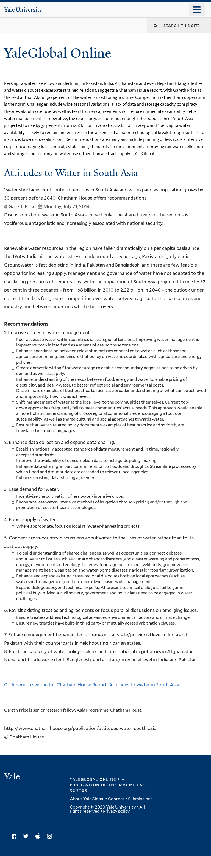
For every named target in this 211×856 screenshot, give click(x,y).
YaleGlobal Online (57, 53)
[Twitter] (27, 836)
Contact (116, 798)
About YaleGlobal (87, 798)
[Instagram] (51, 836)
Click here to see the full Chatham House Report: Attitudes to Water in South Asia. (92, 684)
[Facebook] (15, 836)
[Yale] (12, 777)
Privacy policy (116, 811)
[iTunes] (39, 836)
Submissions (140, 798)
